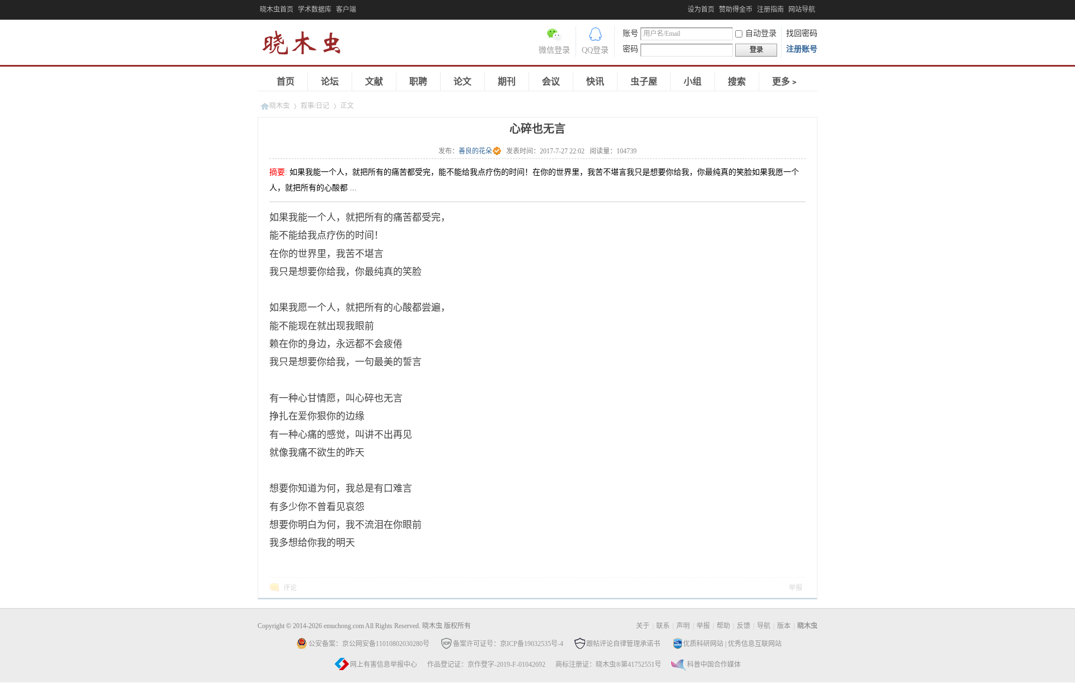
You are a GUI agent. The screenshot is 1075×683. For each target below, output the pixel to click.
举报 (795, 588)
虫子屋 (643, 81)
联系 (663, 626)
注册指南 (770, 9)
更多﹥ (785, 81)
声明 (683, 626)
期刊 (507, 81)
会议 (551, 81)
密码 (630, 49)
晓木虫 (308, 45)
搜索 (737, 81)
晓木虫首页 (276, 9)
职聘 (418, 81)
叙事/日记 (315, 106)
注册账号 (801, 49)
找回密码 (801, 33)
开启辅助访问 (684, 8)
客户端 (346, 9)
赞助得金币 (735, 9)
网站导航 (801, 9)
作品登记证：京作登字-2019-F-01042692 (486, 664)
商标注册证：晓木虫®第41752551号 (608, 664)
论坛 (330, 81)
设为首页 (701, 9)
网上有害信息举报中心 (383, 664)
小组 (693, 81)
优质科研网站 (703, 644)
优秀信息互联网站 (755, 644)
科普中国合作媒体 (714, 664)
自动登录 (761, 33)
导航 (763, 626)
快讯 (595, 81)
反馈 (743, 626)
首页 (286, 81)
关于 (642, 626)
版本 (784, 626)
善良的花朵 (475, 151)
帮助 (723, 626)
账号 (630, 33)
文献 (374, 81)
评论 (290, 588)
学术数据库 (314, 9)
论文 (462, 81)
